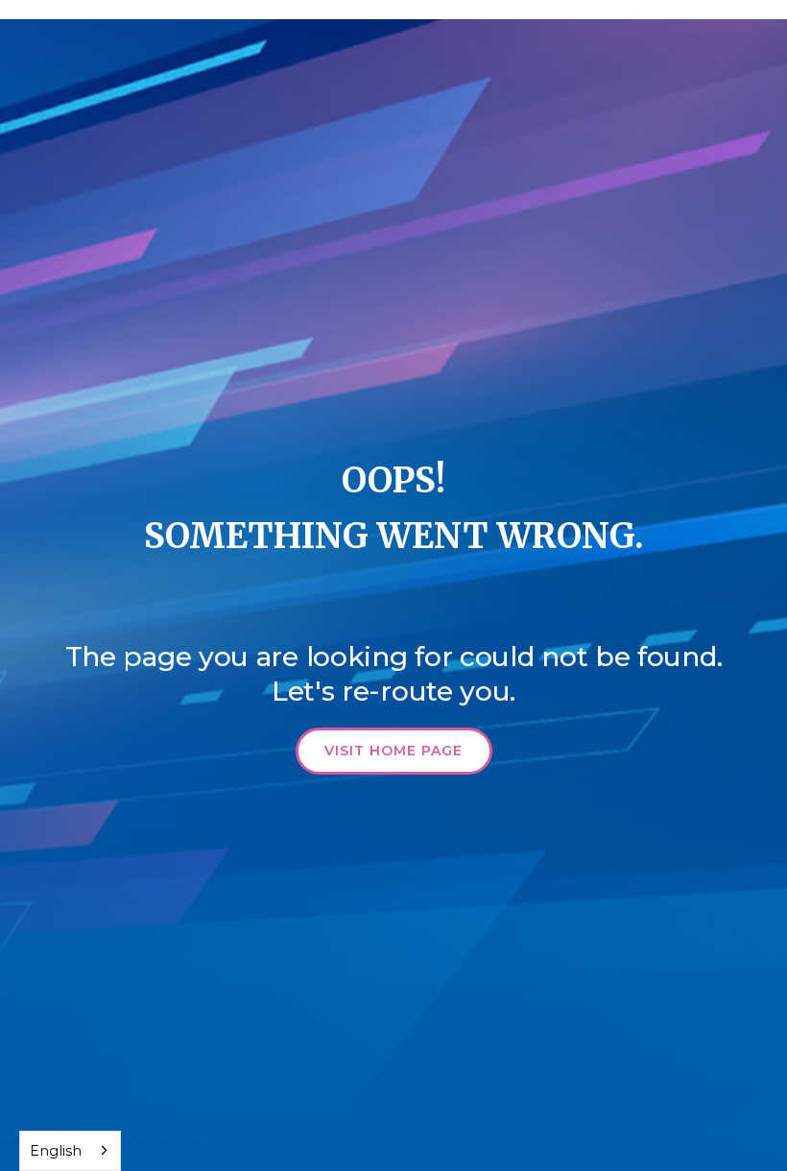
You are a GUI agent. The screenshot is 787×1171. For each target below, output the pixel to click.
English (56, 1150)
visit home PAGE (393, 750)
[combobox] (70, 1151)
